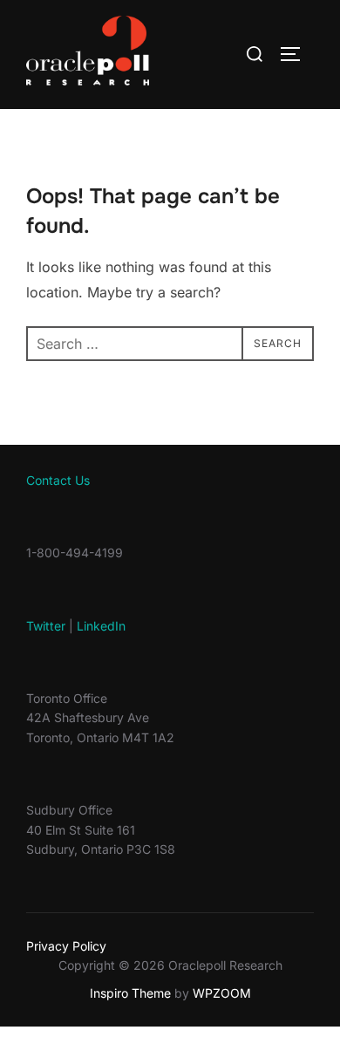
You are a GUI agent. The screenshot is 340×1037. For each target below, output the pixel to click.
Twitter (45, 625)
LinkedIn (101, 625)
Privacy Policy (66, 945)
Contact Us (58, 480)
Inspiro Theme (130, 993)
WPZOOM (222, 993)
